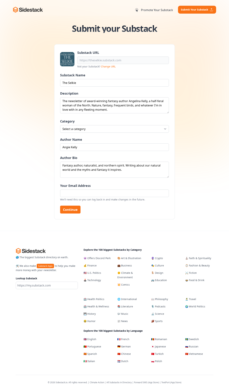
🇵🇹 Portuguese (92, 346)
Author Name (71, 139)
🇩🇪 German (124, 346)
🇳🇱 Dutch (122, 361)
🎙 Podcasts (158, 306)
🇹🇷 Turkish (157, 353)
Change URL (108, 66)
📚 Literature (125, 306)
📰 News (122, 321)
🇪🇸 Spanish (90, 353)
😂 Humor (90, 321)
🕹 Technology (92, 280)
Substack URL (88, 52)
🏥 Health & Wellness (96, 306)
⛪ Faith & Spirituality (198, 258)
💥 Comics (123, 284)
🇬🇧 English (90, 339)
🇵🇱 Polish (156, 361)
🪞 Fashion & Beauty (197, 265)
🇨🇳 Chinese (124, 353)
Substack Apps (45, 266)
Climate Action (97, 382)
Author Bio (68, 158)
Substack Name (72, 75)
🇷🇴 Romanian (159, 339)
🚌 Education (159, 280)
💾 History (90, 313)
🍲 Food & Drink (194, 280)
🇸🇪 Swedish (192, 339)
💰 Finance (90, 265)
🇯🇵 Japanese (158, 346)
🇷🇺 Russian (191, 346)
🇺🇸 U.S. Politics (92, 272)
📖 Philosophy (159, 299)
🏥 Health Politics (94, 299)
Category (67, 121)
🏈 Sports (157, 321)
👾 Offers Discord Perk (97, 258)
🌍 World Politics (195, 306)
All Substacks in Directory (119, 382)
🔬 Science (157, 313)
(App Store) (154, 382)
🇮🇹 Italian (89, 361)
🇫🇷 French (123, 339)
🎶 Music (122, 313)
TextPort (165, 382)
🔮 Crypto (157, 258)
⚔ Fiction (191, 272)
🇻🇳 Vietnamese (194, 353)
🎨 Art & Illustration (129, 258)
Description (69, 93)
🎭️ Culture (157, 265)
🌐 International (127, 299)
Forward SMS (140, 382)
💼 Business (124, 265)
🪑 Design (157, 272)
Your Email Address (75, 185)
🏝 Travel (190, 299)
